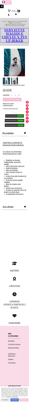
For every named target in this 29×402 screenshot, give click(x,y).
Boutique (11, 341)
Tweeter (14, 112)
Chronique (12, 363)
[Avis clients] (27, 108)
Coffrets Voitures (14, 344)
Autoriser (20, 116)
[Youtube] (27, 115)
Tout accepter (24, 399)
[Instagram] (27, 118)
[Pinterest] (27, 121)
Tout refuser (14, 399)
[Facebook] (27, 111)
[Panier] (27, 105)
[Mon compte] (27, 102)
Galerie (10, 359)
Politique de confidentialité (12, 396)
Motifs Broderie (13, 348)
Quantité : (6, 95)
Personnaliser (5, 399)
